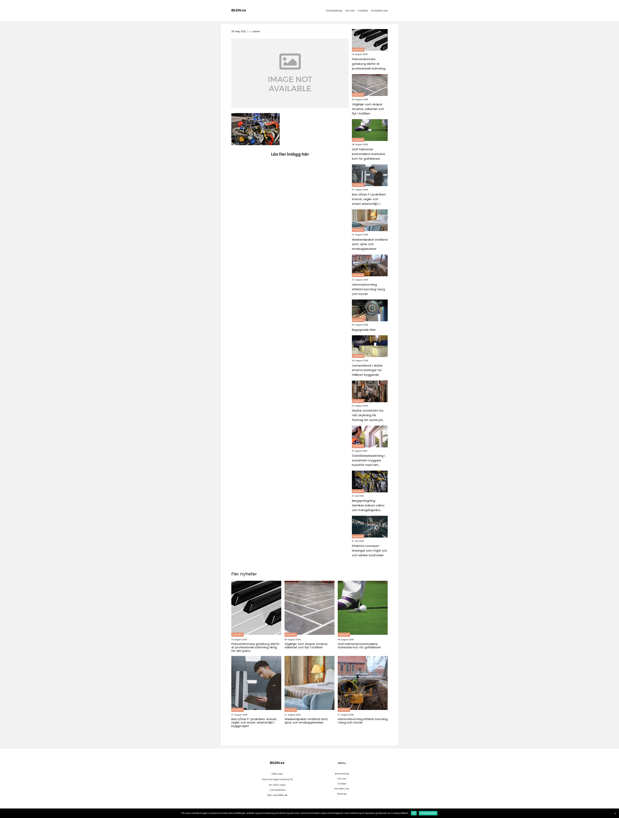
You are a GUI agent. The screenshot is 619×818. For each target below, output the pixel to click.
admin (256, 31)
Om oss (350, 10)
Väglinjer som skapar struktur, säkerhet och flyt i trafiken (368, 109)
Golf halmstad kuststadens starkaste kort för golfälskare (368, 154)
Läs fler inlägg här (290, 154)
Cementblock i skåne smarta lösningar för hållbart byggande (367, 370)
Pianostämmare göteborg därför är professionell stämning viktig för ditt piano (368, 64)
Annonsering (334, 10)
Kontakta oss (379, 10)
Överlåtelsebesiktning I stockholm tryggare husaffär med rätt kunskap (368, 460)
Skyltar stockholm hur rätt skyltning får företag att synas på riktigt (368, 415)
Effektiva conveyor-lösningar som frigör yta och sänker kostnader (369, 550)
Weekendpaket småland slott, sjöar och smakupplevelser (370, 244)
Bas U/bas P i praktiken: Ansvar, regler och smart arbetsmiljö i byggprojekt (369, 199)
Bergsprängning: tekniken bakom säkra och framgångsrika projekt (368, 505)
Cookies (363, 10)
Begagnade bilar (364, 330)
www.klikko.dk (280, 795)
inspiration (358, 49)
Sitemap (342, 793)
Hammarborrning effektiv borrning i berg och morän (368, 289)
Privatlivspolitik (428, 813)
